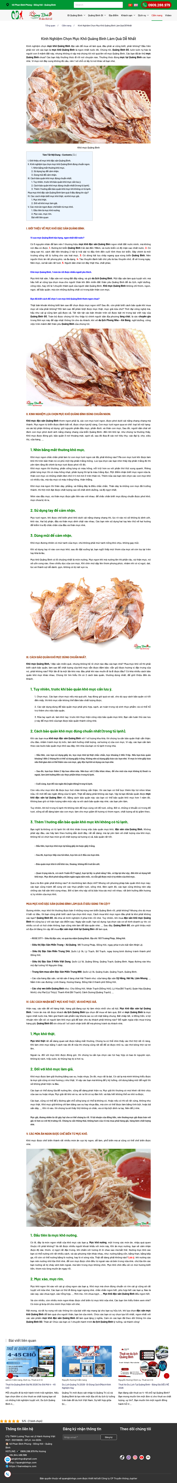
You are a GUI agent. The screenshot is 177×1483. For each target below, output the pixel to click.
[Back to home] (32, 15)
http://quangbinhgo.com (23, 1462)
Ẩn (74, 155)
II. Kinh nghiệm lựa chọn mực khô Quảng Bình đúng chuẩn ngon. (59, 164)
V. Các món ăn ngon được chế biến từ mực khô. (51, 206)
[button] (10, 1376)
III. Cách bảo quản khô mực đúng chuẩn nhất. (50, 178)
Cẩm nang (157, 15)
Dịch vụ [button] (142, 15)
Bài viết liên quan (39, 217)
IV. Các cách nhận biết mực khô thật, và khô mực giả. (54, 196)
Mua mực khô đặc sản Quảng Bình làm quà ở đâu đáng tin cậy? (58, 192)
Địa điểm (113, 15)
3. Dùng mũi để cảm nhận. (44, 174)
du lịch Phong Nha (108, 320)
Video (168, 15)
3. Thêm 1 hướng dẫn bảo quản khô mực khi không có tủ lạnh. (61, 188)
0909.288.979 (27, 1451)
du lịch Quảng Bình (103, 1321)
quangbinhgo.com (72, 1478)
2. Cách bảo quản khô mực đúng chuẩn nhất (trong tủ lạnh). (60, 185)
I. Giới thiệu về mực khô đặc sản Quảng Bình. (49, 160)
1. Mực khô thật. (39, 199)
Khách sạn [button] (126, 15)
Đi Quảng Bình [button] (74, 15)
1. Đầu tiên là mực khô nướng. (45, 210)
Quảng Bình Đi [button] (95, 15)
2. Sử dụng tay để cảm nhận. (45, 171)
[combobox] (97, 5)
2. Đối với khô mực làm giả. (44, 203)
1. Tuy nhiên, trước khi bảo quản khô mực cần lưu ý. (56, 181)
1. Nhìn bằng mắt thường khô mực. (48, 167)
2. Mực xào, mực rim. (41, 213)
